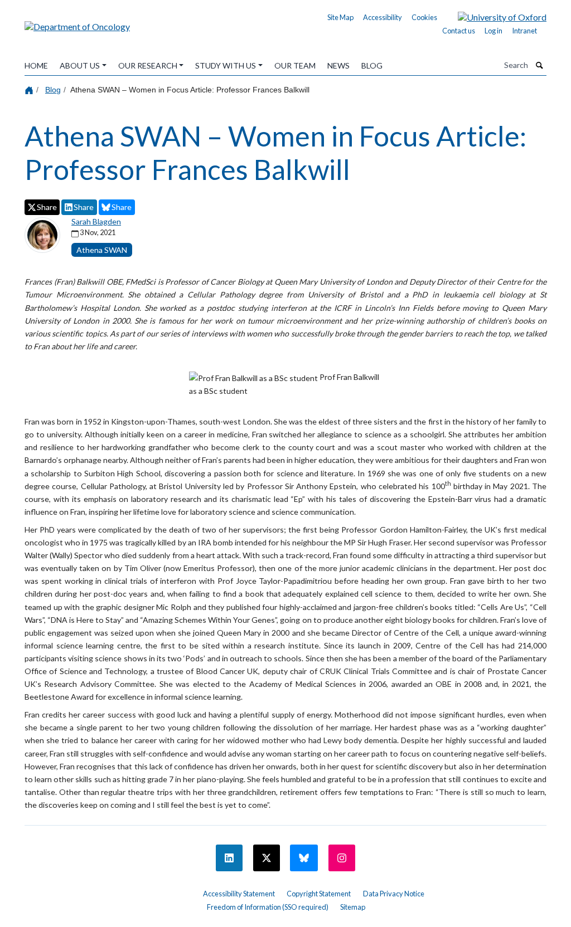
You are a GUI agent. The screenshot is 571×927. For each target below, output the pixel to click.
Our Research (147, 65)
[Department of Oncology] (77, 22)
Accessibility (382, 17)
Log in (493, 30)
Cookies (424, 17)
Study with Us (225, 65)
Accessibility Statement (239, 893)
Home (36, 65)
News (338, 65)
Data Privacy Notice (393, 893)
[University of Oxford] (493, 16)
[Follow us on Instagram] (341, 858)
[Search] (539, 65)
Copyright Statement (319, 893)
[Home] (30, 89)
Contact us (458, 30)
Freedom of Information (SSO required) (267, 906)
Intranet (524, 30)
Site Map (340, 17)
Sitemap (352, 906)
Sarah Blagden (96, 221)
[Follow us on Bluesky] (304, 858)
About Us (80, 65)
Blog (372, 65)
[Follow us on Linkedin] (229, 858)
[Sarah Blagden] (42, 233)
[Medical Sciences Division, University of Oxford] (107, 889)
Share (47, 207)
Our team (295, 65)
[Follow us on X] (266, 858)
